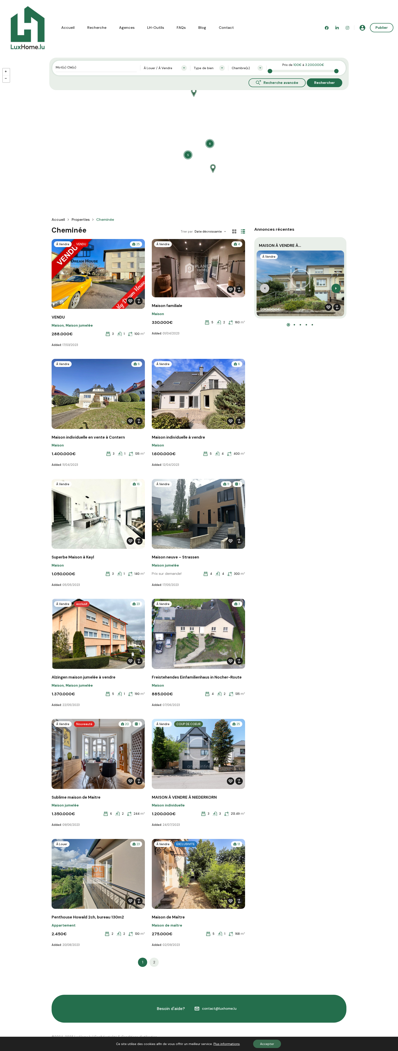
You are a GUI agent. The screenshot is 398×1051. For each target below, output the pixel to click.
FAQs (181, 27)
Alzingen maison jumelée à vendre (83, 677)
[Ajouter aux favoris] (130, 301)
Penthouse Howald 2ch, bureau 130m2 (88, 917)
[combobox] (165, 68)
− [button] (6, 78)
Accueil (68, 27)
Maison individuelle (168, 805)
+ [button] (6, 71)
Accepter (267, 1044)
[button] (288, 324)
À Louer (61, 844)
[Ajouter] (139, 301)
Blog (202, 27)
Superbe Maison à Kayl (73, 557)
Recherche (96, 27)
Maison (58, 325)
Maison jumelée (79, 325)
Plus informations (227, 1044)
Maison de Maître (168, 917)
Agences (127, 27)
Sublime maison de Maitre (76, 797)
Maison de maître (167, 925)
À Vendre (62, 244)
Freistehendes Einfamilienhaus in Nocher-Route (197, 677)
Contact (226, 27)
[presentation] (264, 288)
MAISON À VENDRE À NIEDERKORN (184, 797)
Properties (81, 219)
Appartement (64, 925)
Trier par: (187, 231)
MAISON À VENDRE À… (280, 245)
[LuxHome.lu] (28, 27)
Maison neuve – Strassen (175, 557)
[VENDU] (213, 166)
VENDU (58, 317)
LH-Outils (155, 27)
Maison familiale (167, 305)
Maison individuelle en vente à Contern (88, 437)
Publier (381, 27)
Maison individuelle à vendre (178, 437)
